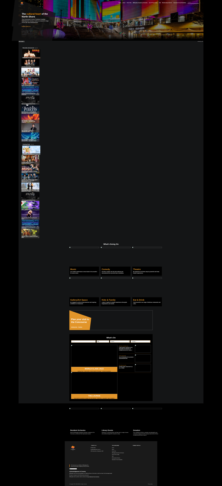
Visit (160, 2)
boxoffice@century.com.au (95, 449)
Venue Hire (129, 2)
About (124, 2)
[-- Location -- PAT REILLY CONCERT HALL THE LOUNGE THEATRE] (140, 341)
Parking (80, 327)
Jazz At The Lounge (153, 2)
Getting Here (74, 327)
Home (120, 2)
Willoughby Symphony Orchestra (140, 2)
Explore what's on (26, 26)
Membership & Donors (167, 2)
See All (36, 47)
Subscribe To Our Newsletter (179, 2)
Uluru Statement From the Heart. (93, 476)
